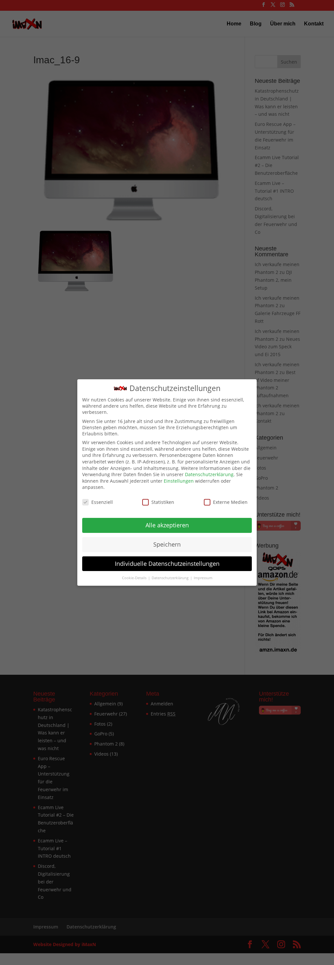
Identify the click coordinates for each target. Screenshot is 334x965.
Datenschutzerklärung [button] (171, 578)
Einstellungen (179, 481)
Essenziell (102, 502)
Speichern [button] (167, 544)
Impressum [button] (203, 578)
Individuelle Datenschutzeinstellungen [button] (167, 563)
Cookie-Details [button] (134, 578)
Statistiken (162, 502)
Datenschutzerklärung (209, 474)
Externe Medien (230, 502)
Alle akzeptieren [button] (167, 525)
